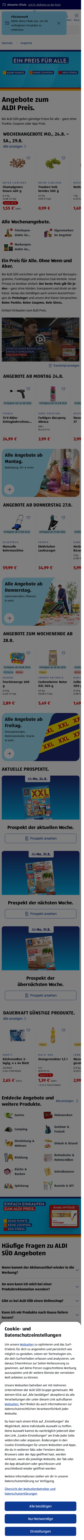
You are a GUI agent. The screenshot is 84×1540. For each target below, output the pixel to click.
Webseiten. (12, 1404)
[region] (40, 1431)
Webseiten (27, 1344)
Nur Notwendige (40, 1518)
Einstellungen (40, 1531)
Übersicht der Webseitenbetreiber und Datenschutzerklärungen (30, 1491)
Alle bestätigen (40, 1506)
